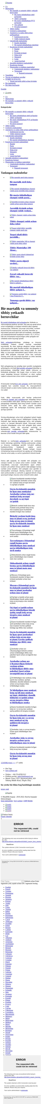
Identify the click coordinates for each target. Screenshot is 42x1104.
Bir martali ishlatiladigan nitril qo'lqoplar (13, 322)
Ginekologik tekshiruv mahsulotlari (26, 69)
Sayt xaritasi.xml (11, 771)
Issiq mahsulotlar (7, 801)
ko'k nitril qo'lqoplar (21, 384)
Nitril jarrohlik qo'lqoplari (24, 368)
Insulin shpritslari (20, 43)
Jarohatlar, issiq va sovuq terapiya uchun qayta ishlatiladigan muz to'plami (22, 740)
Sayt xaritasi (18, 801)
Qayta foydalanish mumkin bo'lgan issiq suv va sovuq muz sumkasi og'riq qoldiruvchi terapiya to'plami (22, 720)
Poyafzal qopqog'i (20, 27)
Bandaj (16, 49)
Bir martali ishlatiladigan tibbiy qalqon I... (21, 288)
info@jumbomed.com (25, 776)
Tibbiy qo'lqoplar (20, 19)
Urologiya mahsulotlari (18, 31)
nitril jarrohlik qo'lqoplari (15, 431)
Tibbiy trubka (14, 29)
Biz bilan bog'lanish (12, 85)
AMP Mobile (28, 801)
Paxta (16, 51)
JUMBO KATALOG (13, 79)
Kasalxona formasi (16, 65)
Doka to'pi (18, 55)
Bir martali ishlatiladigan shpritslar (26, 45)
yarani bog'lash (19, 61)
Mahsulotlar (9, 9)
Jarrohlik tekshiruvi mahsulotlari (21, 63)
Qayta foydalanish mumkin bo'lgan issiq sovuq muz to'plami (22, 756)
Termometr (18, 71)
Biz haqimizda (10, 83)
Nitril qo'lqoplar (6, 342)
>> (14, 763)
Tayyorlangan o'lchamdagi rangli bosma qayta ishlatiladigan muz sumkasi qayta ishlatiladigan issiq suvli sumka (22, 545)
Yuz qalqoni (18, 25)
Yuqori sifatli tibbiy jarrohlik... (19, 235)
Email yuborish (6, 816)
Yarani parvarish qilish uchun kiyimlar (23, 81)
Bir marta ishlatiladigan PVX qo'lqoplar (24, 120)
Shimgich (17, 57)
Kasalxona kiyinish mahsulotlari (21, 47)
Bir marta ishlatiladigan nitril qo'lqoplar (23, 116)
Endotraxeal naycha (21, 37)
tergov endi (5, 789)
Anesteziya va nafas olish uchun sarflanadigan (21, 130)
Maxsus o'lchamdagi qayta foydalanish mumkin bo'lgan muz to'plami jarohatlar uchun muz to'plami (23, 589)
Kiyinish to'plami (20, 53)
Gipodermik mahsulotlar (18, 41)
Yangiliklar (9, 75)
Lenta (16, 59)
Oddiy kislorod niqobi (22, 39)
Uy (6, 7)
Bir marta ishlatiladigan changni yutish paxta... (21, 196)
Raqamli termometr (25, 73)
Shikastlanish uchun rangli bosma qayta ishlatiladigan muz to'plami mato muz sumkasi (22, 567)
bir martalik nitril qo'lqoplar (15, 399)
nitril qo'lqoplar (21, 441)
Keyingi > (9, 763)
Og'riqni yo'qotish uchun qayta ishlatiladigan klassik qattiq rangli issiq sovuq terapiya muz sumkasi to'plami (22, 612)
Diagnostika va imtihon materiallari (22, 67)
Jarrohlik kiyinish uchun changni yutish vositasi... (21, 209)
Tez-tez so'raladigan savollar (15, 77)
